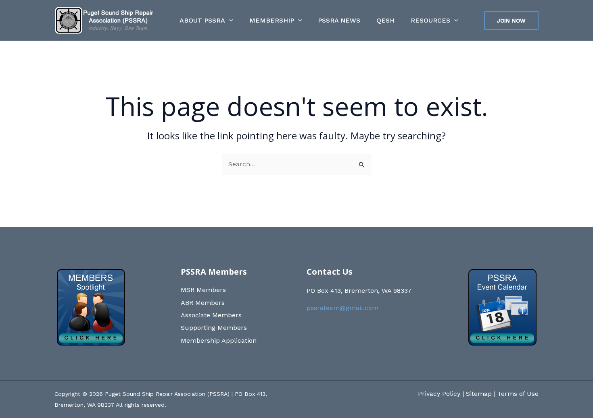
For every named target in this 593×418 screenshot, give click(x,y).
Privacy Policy (439, 393)
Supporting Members (214, 327)
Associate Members (211, 315)
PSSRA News (339, 20)
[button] (229, 20)
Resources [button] (430, 20)
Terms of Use (518, 393)
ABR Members (203, 302)
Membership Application (219, 340)
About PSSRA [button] (202, 20)
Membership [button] (271, 20)
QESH (385, 20)
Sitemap (479, 393)
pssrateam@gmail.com (342, 308)
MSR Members (203, 290)
